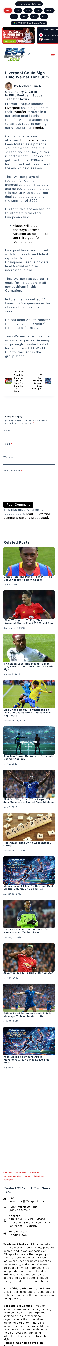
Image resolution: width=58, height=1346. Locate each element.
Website (8, 457)
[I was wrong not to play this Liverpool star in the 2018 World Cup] (28, 604)
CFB (14, 16)
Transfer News (17, 99)
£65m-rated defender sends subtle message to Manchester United (27, 1015)
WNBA (49, 10)
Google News (18, 1234)
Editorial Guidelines (34, 1176)
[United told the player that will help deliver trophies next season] (28, 561)
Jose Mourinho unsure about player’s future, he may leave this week (26, 1059)
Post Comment (18, 504)
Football (23, 95)
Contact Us (8, 1180)
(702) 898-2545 (19, 1210)
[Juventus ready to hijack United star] (28, 957)
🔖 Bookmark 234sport (29, 4)
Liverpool (12, 108)
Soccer (38, 95)
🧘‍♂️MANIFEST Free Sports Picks (29, 23)
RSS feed (7, 1172)
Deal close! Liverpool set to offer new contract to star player (25, 931)
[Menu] (53, 54)
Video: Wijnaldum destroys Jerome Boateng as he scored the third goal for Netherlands (30, 233)
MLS (34, 16)
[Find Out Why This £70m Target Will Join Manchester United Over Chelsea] (28, 784)
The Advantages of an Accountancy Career (27, 844)
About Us (34, 1172)
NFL (18, 10)
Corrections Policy (12, 1176)
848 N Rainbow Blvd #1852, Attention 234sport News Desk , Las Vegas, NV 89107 (30, 1223)
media (38, 127)
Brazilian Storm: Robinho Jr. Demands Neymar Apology (28, 757)
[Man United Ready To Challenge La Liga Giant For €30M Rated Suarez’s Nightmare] (28, 694)
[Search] (29, 54)
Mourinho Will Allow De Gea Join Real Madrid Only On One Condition (28, 887)
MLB (28, 10)
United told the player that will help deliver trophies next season (28, 578)
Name (7, 443)
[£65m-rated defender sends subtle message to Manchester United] (28, 998)
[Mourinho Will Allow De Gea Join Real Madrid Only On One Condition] (28, 870)
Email (7, 430)
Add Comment (12, 470)
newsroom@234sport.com (27, 1201)
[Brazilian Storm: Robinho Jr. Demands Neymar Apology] (28, 740)
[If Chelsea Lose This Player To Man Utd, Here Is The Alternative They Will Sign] (28, 648)
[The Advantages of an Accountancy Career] (28, 827)
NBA (8, 10)
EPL (44, 16)
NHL (38, 10)
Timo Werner (30, 140)
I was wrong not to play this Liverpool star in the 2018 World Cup (28, 621)
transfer (20, 112)
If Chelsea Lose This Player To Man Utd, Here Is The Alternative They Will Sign (28, 666)
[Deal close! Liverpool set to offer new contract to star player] (28, 914)
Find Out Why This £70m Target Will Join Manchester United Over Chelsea (28, 801)
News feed (21, 1172)
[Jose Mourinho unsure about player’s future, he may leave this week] (28, 1041)
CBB (24, 16)
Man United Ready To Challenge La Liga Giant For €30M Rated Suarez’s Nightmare (27, 712)
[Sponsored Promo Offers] (18, 35)
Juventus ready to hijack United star (28, 972)
